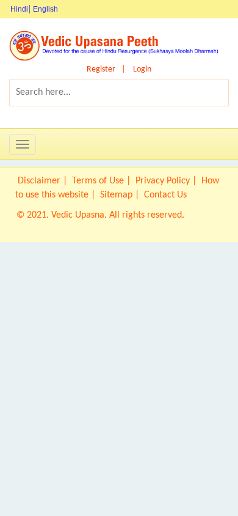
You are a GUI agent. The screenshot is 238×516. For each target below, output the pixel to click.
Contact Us (165, 195)
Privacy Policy (162, 181)
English (45, 9)
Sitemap (116, 195)
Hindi (19, 9)
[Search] (203, 92)
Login (142, 69)
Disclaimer (39, 181)
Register (101, 69)
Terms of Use (98, 181)
